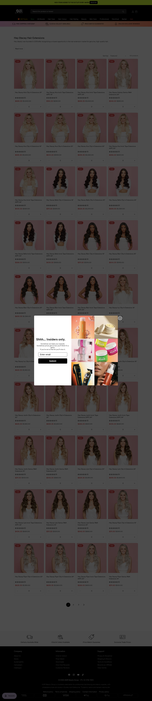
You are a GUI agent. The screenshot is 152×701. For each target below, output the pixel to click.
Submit (52, 361)
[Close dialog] (120, 318)
